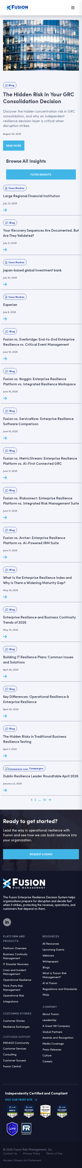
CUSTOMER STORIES (17, 1013)
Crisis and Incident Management (14, 972)
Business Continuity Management (15, 956)
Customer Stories (14, 1021)
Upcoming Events (53, 949)
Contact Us (10, 1153)
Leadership (49, 1020)
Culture (47, 1055)
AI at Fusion (50, 983)
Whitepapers (51, 961)
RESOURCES (51, 936)
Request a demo (41, 854)
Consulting (9, 1054)
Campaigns (35, 768)
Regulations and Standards (60, 989)
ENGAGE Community (16, 1043)
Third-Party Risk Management (13, 988)
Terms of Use (54, 1153)
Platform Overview (15, 948)
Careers (47, 1061)
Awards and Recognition (58, 1037)
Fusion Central (12, 1066)
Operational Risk (13, 995)
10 (44, 800)
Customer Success (14, 1060)
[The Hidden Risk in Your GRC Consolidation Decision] (41, 45)
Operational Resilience (17, 980)
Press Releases (52, 1049)
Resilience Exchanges (16, 1026)
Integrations (10, 1001)
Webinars (48, 955)
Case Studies (15, 187)
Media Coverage (53, 1043)
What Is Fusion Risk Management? (55, 975)
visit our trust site (18, 1099)
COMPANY (50, 1007)
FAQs (46, 994)
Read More (13, 145)
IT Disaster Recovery (16, 964)
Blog (11, 85)
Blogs (46, 967)
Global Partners (52, 1032)
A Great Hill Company (56, 1026)
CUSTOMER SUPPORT (16, 1037)
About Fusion (51, 1014)
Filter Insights (41, 174)
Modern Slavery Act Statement (22, 1160)
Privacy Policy (31, 1153)
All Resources (51, 943)
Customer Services (14, 1048)
